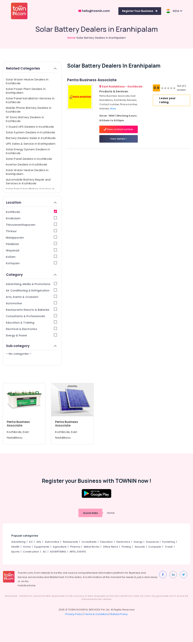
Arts (38, 542)
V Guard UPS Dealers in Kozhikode (30, 127)
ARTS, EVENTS (78, 551)
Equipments (41, 547)
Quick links (90, 513)
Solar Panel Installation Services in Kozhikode (30, 100)
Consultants (89, 542)
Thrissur (11, 231)
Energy (138, 542)
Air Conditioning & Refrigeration (27, 290)
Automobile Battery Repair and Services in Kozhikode (28, 181)
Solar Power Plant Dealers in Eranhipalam (26, 91)
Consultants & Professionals (25, 316)
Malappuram (15, 237)
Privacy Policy (74, 614)
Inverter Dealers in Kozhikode (26, 164)
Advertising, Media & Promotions (28, 284)
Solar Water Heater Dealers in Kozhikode (27, 81)
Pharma (75, 547)
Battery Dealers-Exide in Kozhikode (31, 138)
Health (15, 547)
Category (14, 274)
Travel (169, 547)
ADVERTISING (58, 551)
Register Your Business (137, 11)
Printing (126, 547)
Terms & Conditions (96, 614)
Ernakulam (13, 218)
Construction (31, 551)
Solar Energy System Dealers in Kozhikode (28, 151)
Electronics (123, 542)
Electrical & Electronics (21, 329)
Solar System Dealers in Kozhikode (30, 132)
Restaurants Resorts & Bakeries (27, 310)
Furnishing (168, 542)
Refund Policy (119, 614)
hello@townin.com (95, 11)
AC (31, 542)
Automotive (14, 303)
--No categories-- (18, 354)
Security (140, 547)
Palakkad (12, 244)
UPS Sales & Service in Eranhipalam (31, 144)
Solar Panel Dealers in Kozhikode (29, 159)
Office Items (110, 547)
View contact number (119, 129)
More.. (113, 108)
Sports (15, 551)
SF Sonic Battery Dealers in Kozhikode (25, 119)
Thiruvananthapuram (20, 225)
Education (106, 542)
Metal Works (91, 547)
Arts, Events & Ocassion (22, 297)
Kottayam (13, 263)
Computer (154, 547)
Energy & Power (16, 335)
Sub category (18, 345)
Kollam (10, 257)
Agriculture (60, 547)
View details (118, 139)
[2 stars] (174, 88)
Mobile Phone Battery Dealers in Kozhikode (28, 110)
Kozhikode (13, 212)
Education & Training (20, 322)
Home (71, 38)
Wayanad (12, 250)
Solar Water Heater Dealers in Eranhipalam (27, 172)
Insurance (152, 542)
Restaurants (70, 542)
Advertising (18, 542)
